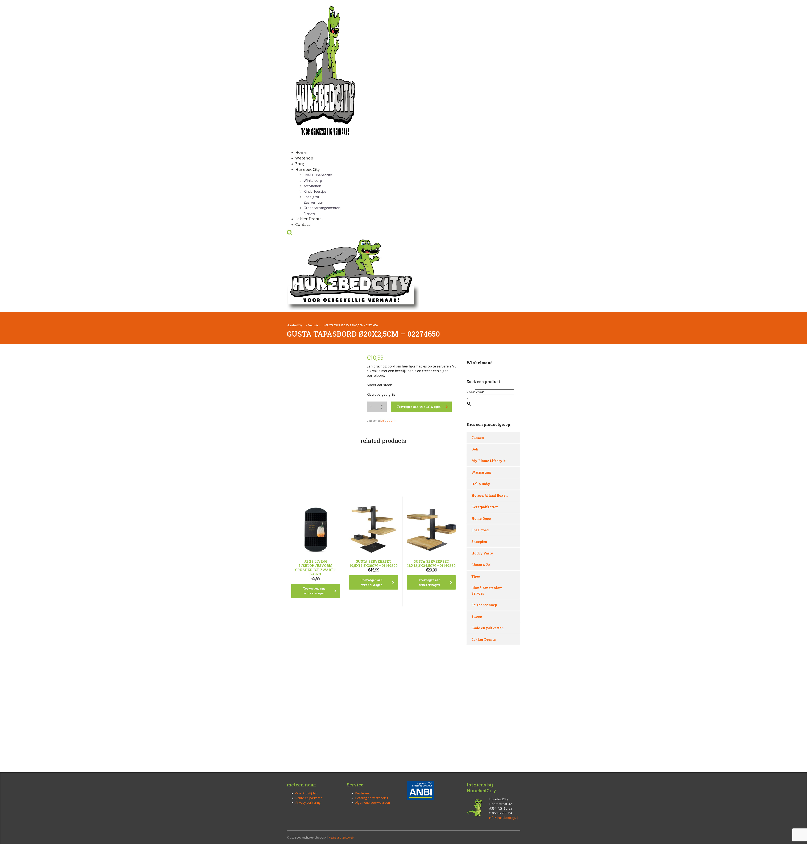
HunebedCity (307, 169)
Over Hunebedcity (318, 175)
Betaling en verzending (371, 798)
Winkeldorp (313, 180)
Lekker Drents (308, 218)
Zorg (299, 163)
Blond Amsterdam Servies (486, 590)
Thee (475, 576)
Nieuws (309, 213)
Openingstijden (306, 793)
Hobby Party (482, 553)
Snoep (476, 616)
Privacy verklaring (308, 802)
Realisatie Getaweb (341, 837)
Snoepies (479, 541)
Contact (302, 224)
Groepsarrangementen (322, 207)
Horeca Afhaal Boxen (489, 495)
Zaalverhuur (313, 202)
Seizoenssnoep (484, 605)
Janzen (477, 437)
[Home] (353, 273)
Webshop (304, 158)
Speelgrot (311, 197)
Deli (382, 421)
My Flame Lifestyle (488, 460)
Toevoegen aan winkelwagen (419, 407)
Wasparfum (481, 472)
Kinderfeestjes (315, 191)
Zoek (471, 392)
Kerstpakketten (484, 507)
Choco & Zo (480, 564)
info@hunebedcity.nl (503, 817)
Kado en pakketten (487, 628)
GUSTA (390, 421)
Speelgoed (480, 530)
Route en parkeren (308, 798)
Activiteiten (312, 186)
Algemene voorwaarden (372, 802)
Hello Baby (480, 484)
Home (301, 152)
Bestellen (362, 793)
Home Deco (481, 518)
